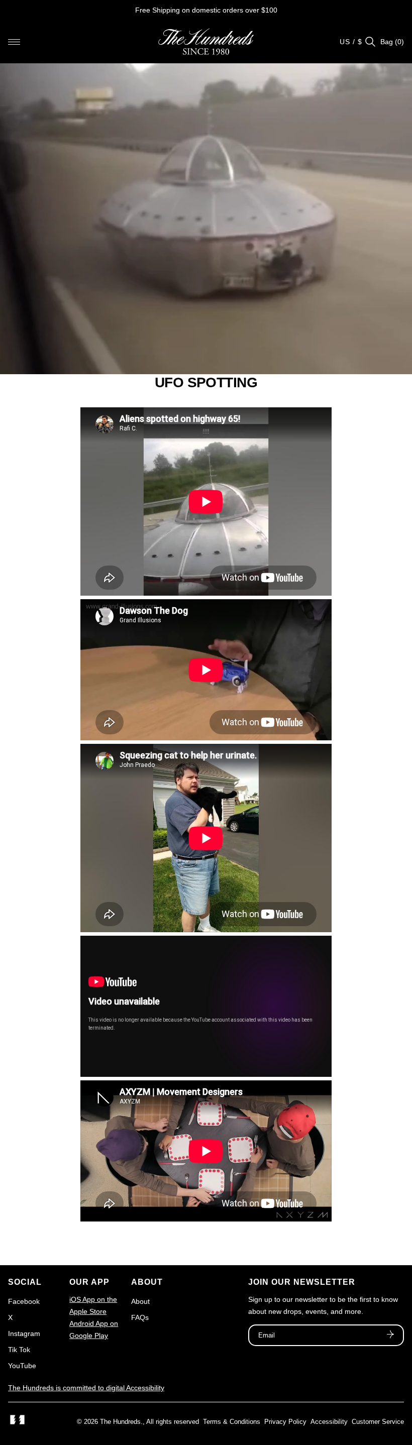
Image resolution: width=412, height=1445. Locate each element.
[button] (14, 42)
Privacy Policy (285, 1421)
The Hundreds (120, 1421)
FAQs (140, 1317)
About (140, 1301)
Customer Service (378, 1421)
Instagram (24, 1333)
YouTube (22, 1366)
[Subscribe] (390, 1335)
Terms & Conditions (231, 1421)
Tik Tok (19, 1350)
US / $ (351, 42)
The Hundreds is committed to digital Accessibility (86, 1388)
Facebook (24, 1301)
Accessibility (329, 1421)
